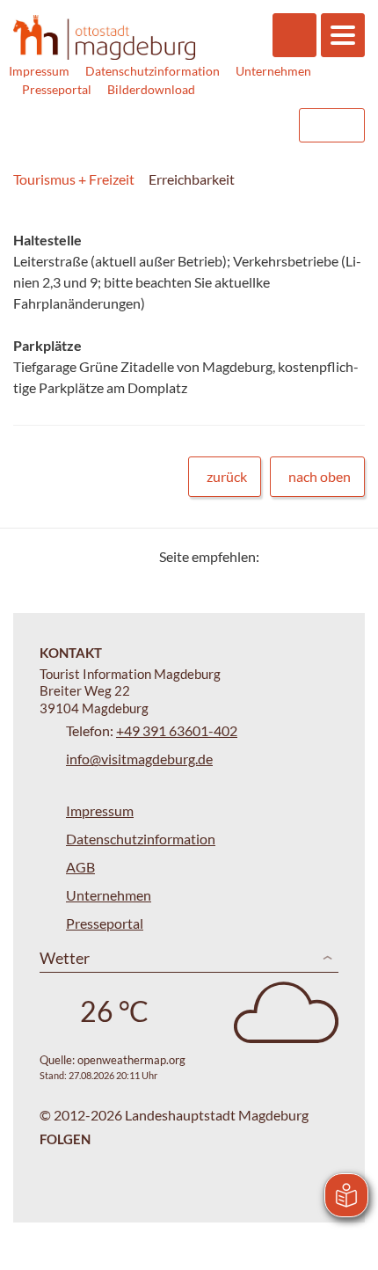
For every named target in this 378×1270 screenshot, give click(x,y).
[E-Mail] (323, 556)
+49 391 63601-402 (176, 730)
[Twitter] (279, 556)
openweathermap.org (131, 1060)
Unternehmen (273, 70)
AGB (80, 866)
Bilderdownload (151, 89)
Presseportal (56, 89)
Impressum (39, 70)
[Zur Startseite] (104, 38)
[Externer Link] (173, 125)
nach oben (319, 476)
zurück (227, 476)
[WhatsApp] (345, 556)
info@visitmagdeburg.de (139, 758)
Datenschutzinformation (152, 70)
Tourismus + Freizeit (73, 179)
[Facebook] (301, 556)
